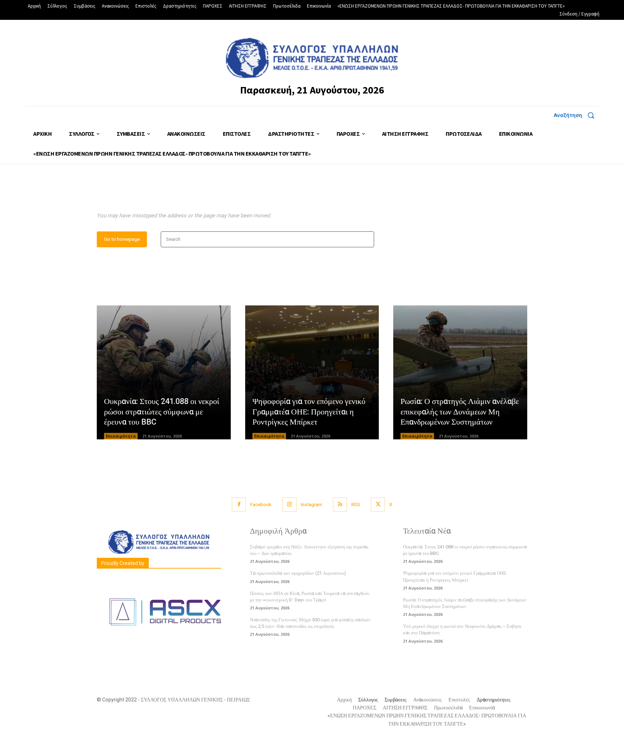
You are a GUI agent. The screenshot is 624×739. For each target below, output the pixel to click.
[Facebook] (239, 504)
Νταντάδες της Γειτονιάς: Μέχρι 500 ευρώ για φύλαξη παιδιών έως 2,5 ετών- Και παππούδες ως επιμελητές (310, 623)
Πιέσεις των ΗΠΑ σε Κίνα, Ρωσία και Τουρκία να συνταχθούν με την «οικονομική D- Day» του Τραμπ (309, 596)
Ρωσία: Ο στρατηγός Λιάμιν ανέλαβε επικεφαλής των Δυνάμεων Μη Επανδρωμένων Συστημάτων (459, 412)
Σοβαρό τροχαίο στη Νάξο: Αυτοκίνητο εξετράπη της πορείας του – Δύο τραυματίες (309, 550)
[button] (576, 115)
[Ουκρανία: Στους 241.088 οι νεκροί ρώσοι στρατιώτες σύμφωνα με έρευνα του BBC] (164, 372)
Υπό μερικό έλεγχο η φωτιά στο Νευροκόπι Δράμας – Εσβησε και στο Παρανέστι (462, 629)
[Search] (366, 239)
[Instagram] (289, 504)
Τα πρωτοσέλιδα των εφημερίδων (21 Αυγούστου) (298, 573)
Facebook (261, 504)
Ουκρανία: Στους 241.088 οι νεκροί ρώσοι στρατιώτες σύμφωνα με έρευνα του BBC (161, 412)
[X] (378, 504)
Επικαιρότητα (121, 436)
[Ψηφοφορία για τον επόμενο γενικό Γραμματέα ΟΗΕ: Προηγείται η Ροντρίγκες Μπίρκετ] (312, 372)
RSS (355, 504)
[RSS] (340, 504)
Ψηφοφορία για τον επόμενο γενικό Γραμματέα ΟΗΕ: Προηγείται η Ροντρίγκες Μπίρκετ (308, 412)
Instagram (311, 504)
